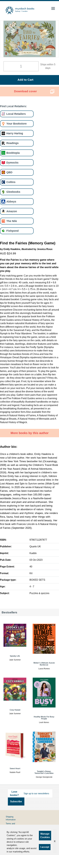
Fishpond (12, 230)
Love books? (14, 793)
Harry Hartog (14, 133)
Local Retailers (16, 113)
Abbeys (11, 201)
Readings (12, 143)
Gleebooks (13, 191)
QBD (9, 172)
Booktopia (13, 152)
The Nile (11, 221)
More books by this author (30, 433)
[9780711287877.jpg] (29, 39)
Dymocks (12, 162)
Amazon (11, 211)
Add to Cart (25, 79)
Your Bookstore (16, 123)
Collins (10, 182)
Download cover (25, 91)
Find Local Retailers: (13, 106)
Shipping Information (11, 818)
